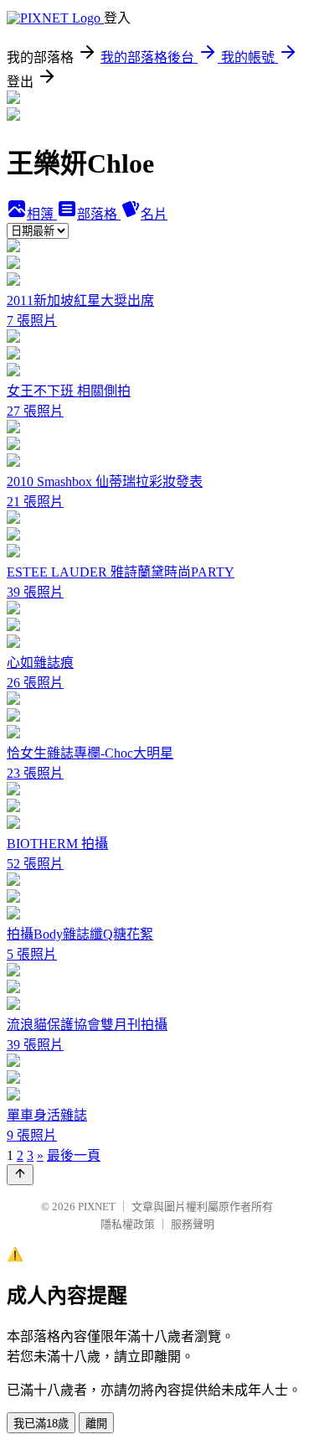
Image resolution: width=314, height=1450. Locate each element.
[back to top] (20, 1174)
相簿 (42, 214)
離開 (96, 1423)
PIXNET (97, 1206)
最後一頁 (73, 1155)
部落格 (99, 214)
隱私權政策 (127, 1224)
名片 (154, 214)
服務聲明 (192, 1224)
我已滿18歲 (41, 1423)
